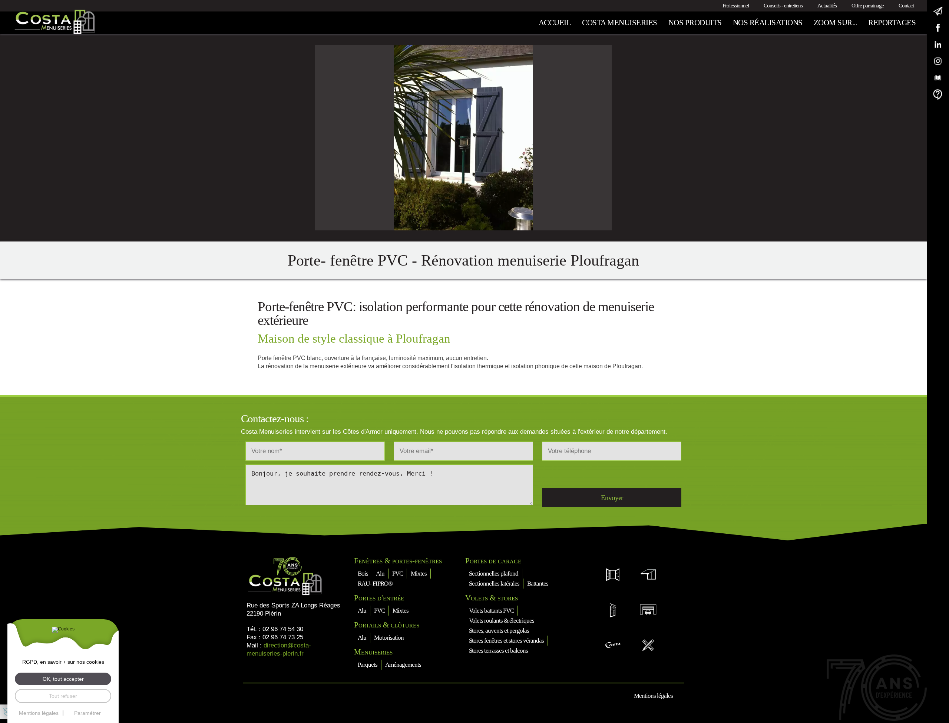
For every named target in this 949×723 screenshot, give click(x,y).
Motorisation (389, 637)
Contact (906, 6)
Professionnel (736, 6)
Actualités (827, 6)
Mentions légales (653, 695)
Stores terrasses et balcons (498, 650)
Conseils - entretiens (783, 6)
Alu (380, 573)
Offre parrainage (868, 6)
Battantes (537, 583)
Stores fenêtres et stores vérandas (506, 640)
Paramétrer (87, 713)
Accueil (555, 22)
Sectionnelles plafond (493, 573)
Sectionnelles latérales (494, 583)
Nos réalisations (768, 22)
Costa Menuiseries (619, 22)
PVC (397, 573)
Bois (363, 573)
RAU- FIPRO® (375, 583)
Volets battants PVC (491, 610)
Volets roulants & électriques (501, 620)
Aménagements (403, 664)
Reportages (892, 22)
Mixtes (419, 573)
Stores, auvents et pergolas (499, 630)
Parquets (367, 664)
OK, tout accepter (63, 679)
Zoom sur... (835, 22)
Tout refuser (63, 696)
